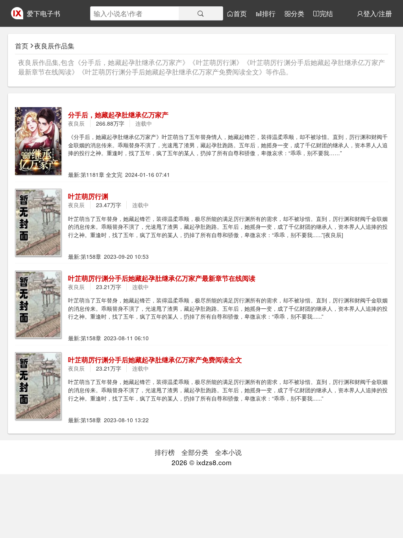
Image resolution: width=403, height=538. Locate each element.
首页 (240, 13)
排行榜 (165, 452)
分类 (297, 13)
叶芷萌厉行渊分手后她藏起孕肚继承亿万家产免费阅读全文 (155, 359)
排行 (268, 13)
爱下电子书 (43, 13)
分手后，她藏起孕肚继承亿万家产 (118, 114)
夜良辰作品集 (54, 45)
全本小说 (228, 452)
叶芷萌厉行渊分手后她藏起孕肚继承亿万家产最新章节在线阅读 (161, 278)
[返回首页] (17, 16)
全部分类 (194, 452)
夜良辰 (76, 123)
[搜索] (201, 13)
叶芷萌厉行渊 (88, 196)
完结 (326, 13)
